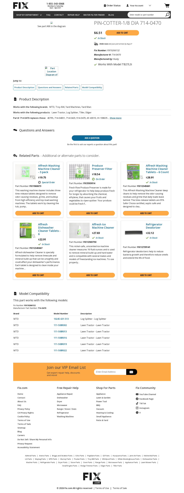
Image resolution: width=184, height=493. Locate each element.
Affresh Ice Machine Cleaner (103, 226)
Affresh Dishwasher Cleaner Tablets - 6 (49, 229)
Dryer (59, 401)
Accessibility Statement (29, 447)
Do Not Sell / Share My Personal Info (33, 439)
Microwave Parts (115, 462)
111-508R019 (60, 344)
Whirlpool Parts (108, 459)
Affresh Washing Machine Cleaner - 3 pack (49, 169)
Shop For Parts (105, 388)
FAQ (48, 14)
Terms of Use (24, 420)
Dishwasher (62, 397)
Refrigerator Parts (47, 462)
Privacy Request (25, 443)
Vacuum (100, 409)
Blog (111, 14)
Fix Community (146, 388)
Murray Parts (65, 459)
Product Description (24, 87)
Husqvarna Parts (120, 455)
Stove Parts (75, 462)
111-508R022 (60, 350)
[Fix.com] (22, 5)
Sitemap (21, 427)
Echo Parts (80, 455)
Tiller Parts (117, 466)
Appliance (100, 393)
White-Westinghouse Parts (129, 459)
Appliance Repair (65, 393)
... (114, 117)
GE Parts (106, 455)
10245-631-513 (61, 318)
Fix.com (22, 388)
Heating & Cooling (104, 412)
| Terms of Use (101, 488)
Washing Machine (65, 416)
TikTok (142, 403)
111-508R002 (60, 325)
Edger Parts (105, 466)
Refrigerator (63, 412)
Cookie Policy (24, 416)
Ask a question (92, 137)
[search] (167, 14)
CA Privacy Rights (26, 412)
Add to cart (122, 32)
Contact (59, 14)
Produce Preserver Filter (102, 167)
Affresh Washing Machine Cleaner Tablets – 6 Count (157, 169)
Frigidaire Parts (93, 455)
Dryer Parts (62, 462)
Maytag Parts (40, 459)
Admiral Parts (30, 455)
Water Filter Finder (94, 14)
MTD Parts (53, 459)
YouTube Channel (147, 394)
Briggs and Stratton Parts (62, 455)
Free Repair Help (68, 388)
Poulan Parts (79, 459)
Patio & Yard (102, 420)
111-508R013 (60, 331)
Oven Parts (87, 462)
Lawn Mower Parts (148, 462)
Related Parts (71, 87)
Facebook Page (146, 399)
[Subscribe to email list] (131, 372)
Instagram (144, 408)
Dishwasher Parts (150, 459)
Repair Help (74, 14)
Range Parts (100, 462)
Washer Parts (31, 462)
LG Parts (28, 459)
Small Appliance (103, 416)
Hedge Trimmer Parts (89, 466)
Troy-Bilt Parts (93, 459)
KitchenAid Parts (150, 455)
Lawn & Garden (103, 397)
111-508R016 (60, 337)
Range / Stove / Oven (66, 409)
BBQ (98, 405)
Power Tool (101, 401)
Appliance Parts (131, 462)
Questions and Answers (49, 87)
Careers (21, 435)
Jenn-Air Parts (135, 455)
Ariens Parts (44, 455)
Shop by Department (27, 14)
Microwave (62, 405)
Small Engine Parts (69, 466)
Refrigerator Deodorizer (154, 226)
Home (20, 393)
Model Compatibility (92, 87)
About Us (22, 401)
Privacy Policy (24, 409)
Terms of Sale (24, 424)
